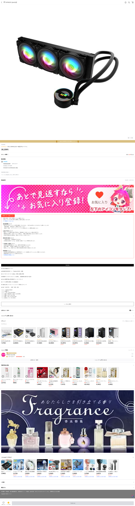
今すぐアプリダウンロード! (40, 491)
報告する (3, 487)
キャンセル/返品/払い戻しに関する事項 (9, 174)
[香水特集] (67, 421)
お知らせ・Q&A (67, 310)
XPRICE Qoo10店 (11, 2)
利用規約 (7, 491)
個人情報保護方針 (13, 491)
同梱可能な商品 (5, 365)
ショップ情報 (67, 350)
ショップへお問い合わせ (68, 315)
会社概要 (3, 491)
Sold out (73, 504)
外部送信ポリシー (21, 491)
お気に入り (3, 504)
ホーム (48, 491)
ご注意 (2, 482)
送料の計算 (14, 163)
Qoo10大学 (32, 491)
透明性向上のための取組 (55, 491)
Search (129, 2)
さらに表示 (68, 304)
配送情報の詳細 (4, 172)
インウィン (4, 146)
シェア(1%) (8, 504)
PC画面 (27, 491)
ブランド (67, 321)
